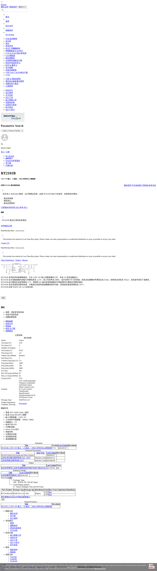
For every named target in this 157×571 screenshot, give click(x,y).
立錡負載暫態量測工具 (10, 475)
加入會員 (19, 207)
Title (26, 445)
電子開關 (9, 68)
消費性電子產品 (12, 84)
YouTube (13, 557)
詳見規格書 (136, 185)
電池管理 (9, 46)
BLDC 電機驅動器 (13, 48)
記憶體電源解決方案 (14, 60)
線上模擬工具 (11, 100)
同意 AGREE (151, 566)
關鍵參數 (9, 321)
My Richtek (10, 35)
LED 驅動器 (10, 56)
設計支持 (9, 26)
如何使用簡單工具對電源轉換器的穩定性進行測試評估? (23, 468)
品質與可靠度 (11, 105)
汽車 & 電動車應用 (13, 79)
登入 (3, 152)
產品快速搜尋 (15, 528)
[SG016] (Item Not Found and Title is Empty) (17, 455)
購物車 (13, 552)
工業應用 (9, 86)
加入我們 (13, 518)
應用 (7, 21)
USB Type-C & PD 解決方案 (17, 72)
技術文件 (9, 90)
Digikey (18, 260)
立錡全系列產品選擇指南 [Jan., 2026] (15, 458)
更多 (3, 298)
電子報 (8, 163)
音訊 (7, 43)
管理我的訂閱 (6, 226)
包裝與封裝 (10, 102)
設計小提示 (10, 110)
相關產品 (9, 331)
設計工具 (9, 98)
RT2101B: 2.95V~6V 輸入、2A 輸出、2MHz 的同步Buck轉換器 (26, 448)
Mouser (25, 260)
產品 (7, 17)
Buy (50, 492)
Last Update (63, 445)
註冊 (8, 152)
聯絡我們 (13, 7)
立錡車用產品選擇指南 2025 (12, 460)
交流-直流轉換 (11, 39)
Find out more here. (100, 569)
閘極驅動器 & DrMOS (14, 51)
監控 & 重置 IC (11, 65)
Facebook (13, 561)
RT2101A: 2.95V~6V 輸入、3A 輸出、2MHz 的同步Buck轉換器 (26, 507)
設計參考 (9, 93)
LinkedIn (13, 559)
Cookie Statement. (71, 567)
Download (23, 403)
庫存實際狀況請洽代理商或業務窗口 (15, 497)
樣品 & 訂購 (10, 328)
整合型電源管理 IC (13, 63)
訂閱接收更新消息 (148, 185)
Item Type (40, 453)
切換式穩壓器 (11, 70)
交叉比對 (9, 95)
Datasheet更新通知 (13, 161)
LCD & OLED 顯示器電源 (16, 53)
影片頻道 (9, 107)
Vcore (8, 75)
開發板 (8, 326)
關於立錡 (4, 7)
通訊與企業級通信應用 (15, 81)
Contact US (5, 243)
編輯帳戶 (9, 158)
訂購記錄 (9, 165)
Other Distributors (7, 260)
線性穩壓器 (10, 58)
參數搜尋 (9, 30)
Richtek (4, 5)
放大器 (8, 41)
